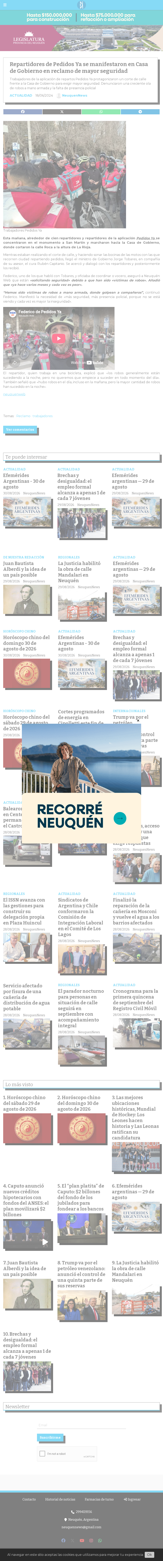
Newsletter (17, 1407)
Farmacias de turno (99, 1499)
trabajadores (42, 416)
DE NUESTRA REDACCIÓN (23, 557)
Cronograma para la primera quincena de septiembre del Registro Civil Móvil (135, 999)
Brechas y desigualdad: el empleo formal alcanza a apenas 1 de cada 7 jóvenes (81, 487)
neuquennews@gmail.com (81, 1527)
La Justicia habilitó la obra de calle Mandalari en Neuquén (79, 572)
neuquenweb (14, 394)
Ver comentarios (20, 430)
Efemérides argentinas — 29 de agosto (133, 481)
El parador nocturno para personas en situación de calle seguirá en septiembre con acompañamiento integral (81, 1008)
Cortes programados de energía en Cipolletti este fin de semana (81, 720)
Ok (149, 1555)
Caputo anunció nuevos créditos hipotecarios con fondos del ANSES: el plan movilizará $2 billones (26, 1200)
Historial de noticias (60, 1499)
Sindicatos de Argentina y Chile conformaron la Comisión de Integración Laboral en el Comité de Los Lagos (80, 917)
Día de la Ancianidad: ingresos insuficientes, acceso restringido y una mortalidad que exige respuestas (136, 826)
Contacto (29, 1499)
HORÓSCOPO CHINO (19, 631)
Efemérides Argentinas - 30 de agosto (24, 481)
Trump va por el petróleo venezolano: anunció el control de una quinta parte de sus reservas (135, 731)
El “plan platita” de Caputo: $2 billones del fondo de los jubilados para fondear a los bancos (80, 1197)
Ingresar (134, 1499)
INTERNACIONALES (129, 711)
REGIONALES (69, 557)
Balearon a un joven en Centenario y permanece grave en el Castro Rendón (26, 817)
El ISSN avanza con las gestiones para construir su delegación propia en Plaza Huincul (24, 911)
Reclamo (23, 416)
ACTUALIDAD (21, 95)
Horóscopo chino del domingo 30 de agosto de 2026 (26, 643)
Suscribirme (50, 1437)
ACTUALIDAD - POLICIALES (25, 803)
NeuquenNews (74, 95)
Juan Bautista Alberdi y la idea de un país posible (24, 569)
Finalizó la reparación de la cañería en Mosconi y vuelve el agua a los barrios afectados (136, 911)
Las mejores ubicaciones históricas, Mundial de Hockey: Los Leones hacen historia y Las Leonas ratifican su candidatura (135, 1118)
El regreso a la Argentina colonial (79, 811)
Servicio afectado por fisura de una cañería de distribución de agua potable (26, 997)
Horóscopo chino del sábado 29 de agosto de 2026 (26, 723)
